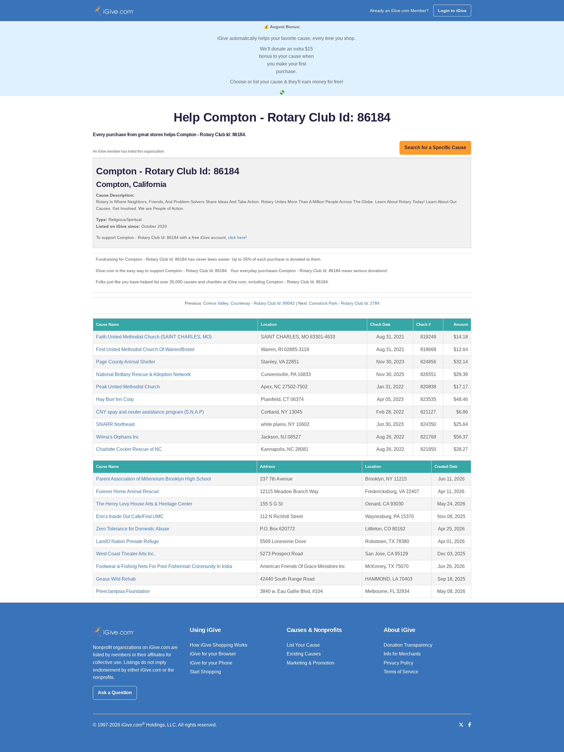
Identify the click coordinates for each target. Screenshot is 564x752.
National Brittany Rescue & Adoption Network (143, 374)
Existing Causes (304, 653)
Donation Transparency (408, 645)
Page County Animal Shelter (125, 361)
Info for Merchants (402, 653)
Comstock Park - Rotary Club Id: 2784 (344, 303)
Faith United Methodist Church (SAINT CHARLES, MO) (154, 336)
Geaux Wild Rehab (116, 578)
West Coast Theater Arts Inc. (125, 553)
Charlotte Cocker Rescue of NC (129, 449)
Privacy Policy (398, 662)
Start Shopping (205, 671)
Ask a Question (115, 692)
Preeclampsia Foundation (123, 591)
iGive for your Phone (211, 662)
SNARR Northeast (115, 424)
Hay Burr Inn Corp (115, 399)
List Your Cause (303, 645)
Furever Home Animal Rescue (127, 491)
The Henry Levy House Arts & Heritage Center (144, 503)
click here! (237, 237)
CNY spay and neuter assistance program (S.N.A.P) (150, 411)
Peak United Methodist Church (128, 386)
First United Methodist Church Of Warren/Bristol (145, 349)
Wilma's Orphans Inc (117, 436)
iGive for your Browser (213, 653)
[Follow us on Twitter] (461, 724)
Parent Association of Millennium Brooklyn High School (153, 478)
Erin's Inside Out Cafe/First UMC (130, 516)
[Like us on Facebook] (469, 724)
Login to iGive (452, 10)
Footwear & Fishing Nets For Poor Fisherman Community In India (164, 566)
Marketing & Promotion (310, 662)
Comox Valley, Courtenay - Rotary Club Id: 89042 (249, 303)
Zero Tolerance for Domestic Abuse (132, 528)
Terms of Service (401, 671)
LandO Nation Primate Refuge (127, 541)
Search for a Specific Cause (435, 147)
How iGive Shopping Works (218, 645)
